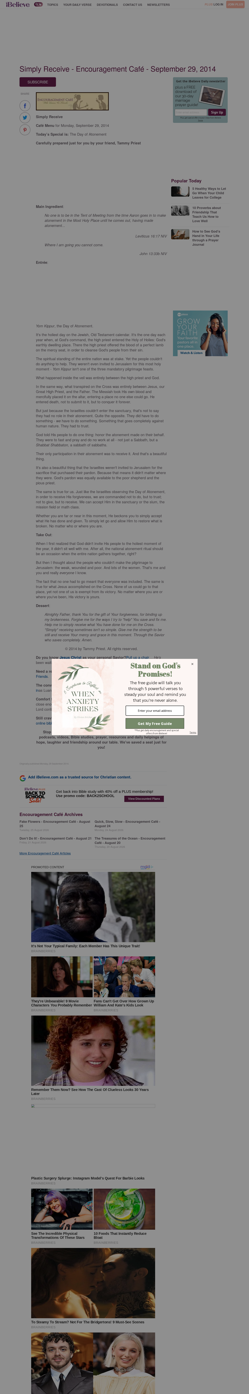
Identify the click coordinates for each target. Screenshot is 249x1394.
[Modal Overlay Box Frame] (124, 697)
